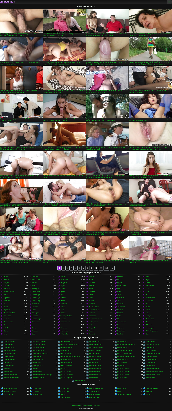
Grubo (91, 325)
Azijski (62, 286)
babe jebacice (150, 341)
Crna (119, 292)
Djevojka (7, 289)
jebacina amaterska (152, 369)
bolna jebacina (9, 348)
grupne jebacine (66, 366)
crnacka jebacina (38, 351)
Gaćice (91, 295)
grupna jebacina (37, 366)
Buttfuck (120, 277)
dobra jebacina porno (124, 354)
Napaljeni (35, 289)
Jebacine (149, 391)
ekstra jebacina (65, 360)
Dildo (147, 304)
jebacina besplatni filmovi (154, 372)
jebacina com (93, 378)
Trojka (119, 295)
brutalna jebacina (123, 348)
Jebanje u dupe (94, 307)
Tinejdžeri (63, 283)
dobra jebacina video (153, 354)
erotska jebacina (151, 360)
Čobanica (7, 286)
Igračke (62, 292)
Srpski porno (64, 388)
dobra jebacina (65, 354)
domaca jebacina (95, 357)
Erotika (62, 307)
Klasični (91, 331)
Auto (5, 334)
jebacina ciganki (66, 378)
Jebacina (7, 2)
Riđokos (148, 307)
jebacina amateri (123, 369)
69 (118, 319)
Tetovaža (92, 304)
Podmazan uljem (9, 313)
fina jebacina (36, 363)
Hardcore (35, 277)
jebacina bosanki (95, 375)
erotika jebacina (122, 360)
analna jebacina (94, 341)
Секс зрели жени (152, 388)
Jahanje (91, 280)
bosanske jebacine (66, 348)
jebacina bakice (94, 372)
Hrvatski (63, 319)
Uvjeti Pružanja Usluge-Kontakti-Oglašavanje (86, 405)
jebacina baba (8, 372)
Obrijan (6, 283)
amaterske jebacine (67, 341)
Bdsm (34, 310)
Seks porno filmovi (10, 391)
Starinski (35, 316)
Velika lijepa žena (152, 331)
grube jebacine (9, 366)
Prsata (62, 277)
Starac (148, 322)
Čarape (63, 289)
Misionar (35, 283)
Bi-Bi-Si (63, 298)
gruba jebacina (151, 363)
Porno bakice (8, 394)
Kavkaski (120, 304)
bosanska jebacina (38, 348)
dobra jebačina (94, 354)
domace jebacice (9, 360)
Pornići (148, 394)
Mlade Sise (36, 280)
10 (96, 268)
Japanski (7, 298)
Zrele (147, 334)
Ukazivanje (36, 298)
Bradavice (120, 334)
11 (101, 268)
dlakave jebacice (9, 354)
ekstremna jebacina (95, 360)
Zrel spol (63, 394)
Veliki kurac (36, 292)
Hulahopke (64, 334)
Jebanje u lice (65, 322)
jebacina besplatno (10, 375)
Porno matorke (94, 397)
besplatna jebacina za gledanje (70, 345)
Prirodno (92, 292)
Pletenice (63, 328)
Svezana (63, 313)
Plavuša (6, 280)
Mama (34, 286)
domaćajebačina (151, 357)
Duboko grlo (36, 295)
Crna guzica (36, 313)
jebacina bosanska (123, 375)
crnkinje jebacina (95, 351)
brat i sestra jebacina (96, 348)
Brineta (91, 277)
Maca (147, 277)
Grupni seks (36, 322)
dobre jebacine (37, 357)
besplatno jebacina (152, 345)
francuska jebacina (66, 363)
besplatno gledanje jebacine (127, 345)
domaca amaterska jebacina (70, 357)
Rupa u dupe (36, 319)
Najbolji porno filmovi (96, 388)
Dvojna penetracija (95, 319)
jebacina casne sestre (11, 378)
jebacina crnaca (122, 378)
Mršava (62, 301)
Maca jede (7, 316)
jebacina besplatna (123, 372)
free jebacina (93, 363)
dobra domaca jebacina (40, 354)
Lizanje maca (122, 286)
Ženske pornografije (124, 394)
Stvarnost (92, 313)
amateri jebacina (9, 341)
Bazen (34, 334)
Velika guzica (93, 322)
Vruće (119, 289)
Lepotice (92, 283)
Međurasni (7, 301)
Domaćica (92, 316)
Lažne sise (121, 325)
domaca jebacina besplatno (126, 357)
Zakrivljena (121, 307)
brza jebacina (150, 348)
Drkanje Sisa (150, 325)
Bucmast (120, 313)
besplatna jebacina (38, 345)
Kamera (6, 319)
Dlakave (6, 295)
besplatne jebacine (95, 345)
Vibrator (120, 310)
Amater (91, 286)
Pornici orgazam (94, 394)
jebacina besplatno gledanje (42, 375)
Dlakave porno (37, 394)
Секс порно (64, 391)
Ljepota (120, 283)
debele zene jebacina (124, 351)
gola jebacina (122, 363)
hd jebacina (121, 366)
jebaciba (35, 369)
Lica (147, 313)
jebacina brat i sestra (153, 375)
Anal (147, 289)
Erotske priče (36, 388)
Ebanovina (149, 301)
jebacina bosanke (66, 375)
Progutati (92, 328)
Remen (62, 310)
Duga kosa (121, 331)
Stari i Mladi (64, 331)
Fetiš (33, 325)
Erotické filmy (36, 391)
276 (106, 268)
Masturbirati (150, 286)
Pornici (119, 391)
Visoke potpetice (66, 316)
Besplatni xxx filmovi (11, 388)
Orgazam (7, 310)
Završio (91, 301)
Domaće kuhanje (9, 292)
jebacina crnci (150, 378)
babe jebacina (8, 345)
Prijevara (120, 328)
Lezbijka (148, 316)
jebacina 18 (64, 369)
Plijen (148, 280)
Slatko (91, 298)
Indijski (6, 328)
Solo (147, 292)
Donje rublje (36, 301)
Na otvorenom (150, 298)
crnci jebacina (65, 351)
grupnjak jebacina (95, 366)
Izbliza (6, 307)
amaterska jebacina (39, 341)
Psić (118, 280)
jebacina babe (37, 372)
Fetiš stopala (150, 328)
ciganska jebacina (10, 351)
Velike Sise (64, 280)
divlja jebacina (151, 351)
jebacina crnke (80, 381)
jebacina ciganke (38, 378)
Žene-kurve (64, 304)
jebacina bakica (65, 372)
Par (147, 295)
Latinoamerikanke (95, 310)
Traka (119, 301)
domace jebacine (38, 360)
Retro (119, 316)
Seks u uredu (8, 322)
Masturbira (35, 304)
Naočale (6, 331)
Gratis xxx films (94, 391)
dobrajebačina (9, 357)
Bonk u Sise (150, 319)
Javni (62, 325)
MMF (5, 304)
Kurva (91, 289)
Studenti (35, 307)
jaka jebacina (150, 366)
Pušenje (6, 277)
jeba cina (7, 369)
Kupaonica (92, 334)
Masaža (35, 331)
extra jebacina (8, 363)
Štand (62, 295)
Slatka (148, 283)
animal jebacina (122, 341)
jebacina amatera (95, 369)
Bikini (5, 325)
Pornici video (121, 388)
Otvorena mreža (122, 322)
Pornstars (120, 298)
